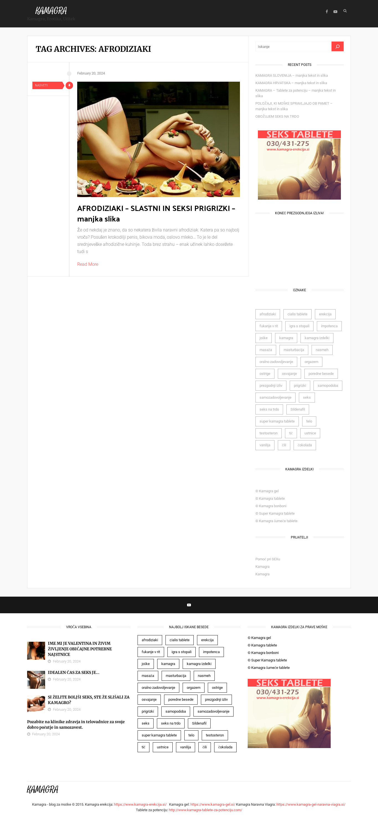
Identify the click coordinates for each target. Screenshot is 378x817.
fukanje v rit (269, 326)
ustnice (310, 433)
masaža (266, 350)
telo (309, 421)
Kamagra (262, 567)
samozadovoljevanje (275, 397)
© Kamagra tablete (270, 498)
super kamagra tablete (277, 421)
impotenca (329, 326)
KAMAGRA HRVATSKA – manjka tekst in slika (291, 83)
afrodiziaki (268, 314)
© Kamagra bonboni (270, 506)
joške (264, 338)
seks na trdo (269, 409)
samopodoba (328, 385)
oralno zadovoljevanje (276, 362)
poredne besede (321, 374)
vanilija (265, 445)
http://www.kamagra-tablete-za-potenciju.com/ (205, 810)
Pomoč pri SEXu (267, 559)
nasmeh (322, 350)
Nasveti (41, 85)
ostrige (265, 374)
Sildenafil (298, 409)
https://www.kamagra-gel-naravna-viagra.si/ (311, 804)
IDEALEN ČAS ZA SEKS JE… (73, 672)
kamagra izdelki (317, 338)
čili (284, 445)
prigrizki (300, 385)
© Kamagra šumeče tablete (276, 521)
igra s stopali (299, 326)
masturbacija (294, 350)
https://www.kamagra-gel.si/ (212, 804)
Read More (87, 264)
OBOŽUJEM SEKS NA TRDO (277, 116)
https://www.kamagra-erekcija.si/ (141, 804)
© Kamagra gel (267, 491)
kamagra (286, 338)
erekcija (325, 314)
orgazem (311, 362)
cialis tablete (297, 314)
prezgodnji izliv (271, 385)
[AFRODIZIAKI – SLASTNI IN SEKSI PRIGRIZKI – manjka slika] (158, 139)
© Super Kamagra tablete (275, 513)
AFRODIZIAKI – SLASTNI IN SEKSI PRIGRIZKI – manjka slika (156, 213)
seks (307, 397)
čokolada (305, 445)
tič (291, 433)
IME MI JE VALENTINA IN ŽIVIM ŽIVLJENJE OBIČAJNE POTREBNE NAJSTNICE (80, 649)
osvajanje (289, 374)
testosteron (269, 433)
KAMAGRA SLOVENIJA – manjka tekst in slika (291, 75)
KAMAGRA (51, 10)
